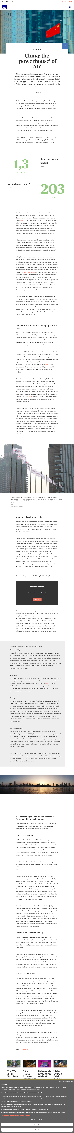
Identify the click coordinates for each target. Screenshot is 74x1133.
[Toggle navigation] (70, 7)
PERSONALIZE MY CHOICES (37, 1119)
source (23, 220)
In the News (24, 1049)
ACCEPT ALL (37, 1129)
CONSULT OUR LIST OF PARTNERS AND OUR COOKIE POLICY (17, 1116)
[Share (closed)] (65, 46)
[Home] (4, 7)
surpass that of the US (28, 272)
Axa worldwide (68, 1)
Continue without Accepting (66, 1081)
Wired (47, 364)
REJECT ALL (37, 1124)
